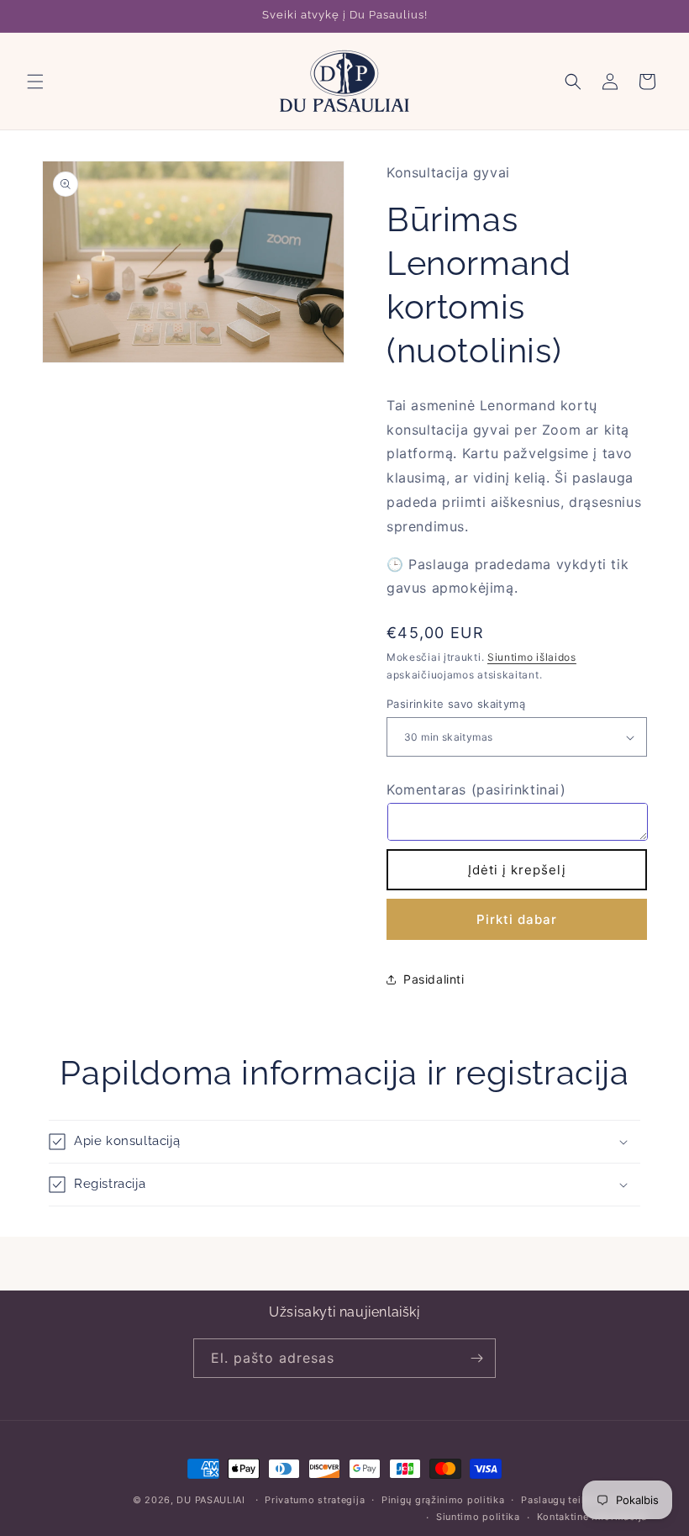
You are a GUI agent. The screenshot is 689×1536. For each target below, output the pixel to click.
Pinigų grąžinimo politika (443, 1500)
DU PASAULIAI (210, 1500)
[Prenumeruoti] (476, 1358)
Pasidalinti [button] (434, 979)
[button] (35, 81)
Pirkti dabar (516, 919)
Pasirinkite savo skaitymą (456, 703)
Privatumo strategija (315, 1500)
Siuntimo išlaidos (531, 657)
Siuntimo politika (478, 1517)
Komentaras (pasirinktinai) (476, 789)
